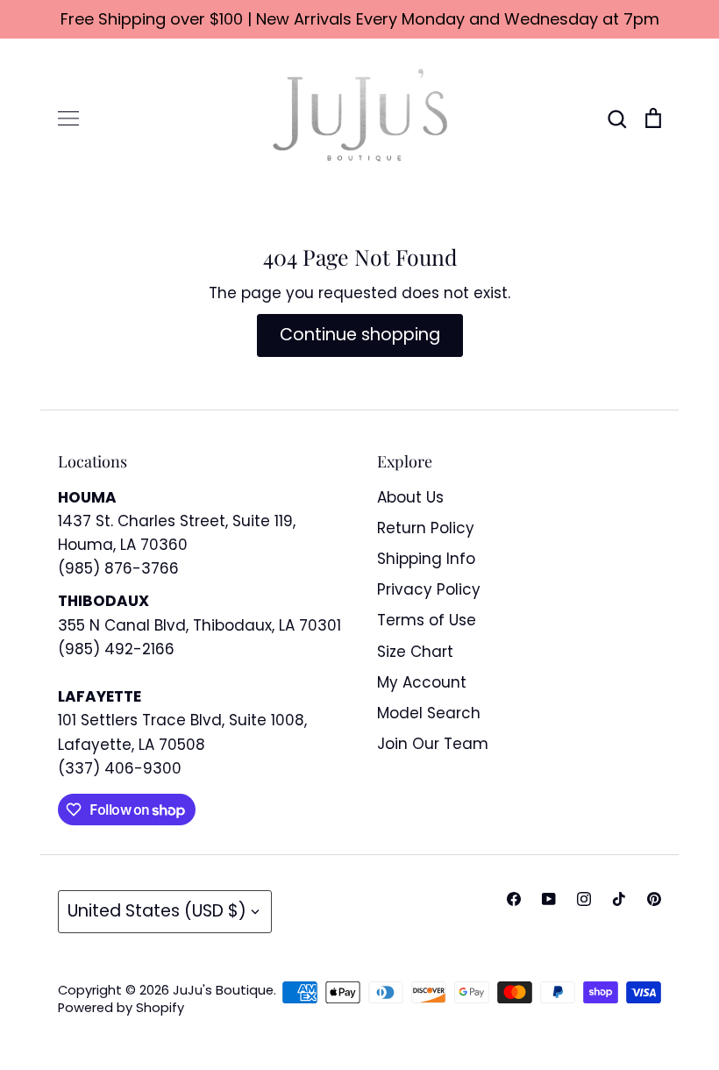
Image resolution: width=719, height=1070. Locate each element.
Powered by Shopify (121, 1007)
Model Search (429, 713)
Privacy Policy (429, 589)
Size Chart (415, 651)
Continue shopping (360, 334)
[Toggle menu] (68, 118)
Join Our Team (432, 743)
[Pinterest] (654, 899)
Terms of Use (426, 620)
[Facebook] (513, 899)
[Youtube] (548, 899)
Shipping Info (426, 558)
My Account (421, 682)
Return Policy (425, 528)
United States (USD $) (157, 911)
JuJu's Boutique (223, 990)
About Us (410, 497)
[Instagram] (584, 899)
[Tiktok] (619, 899)
